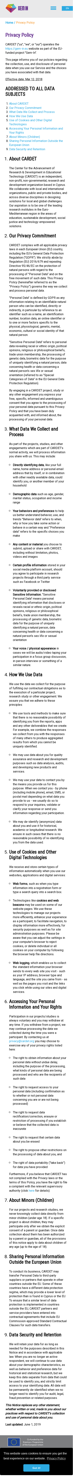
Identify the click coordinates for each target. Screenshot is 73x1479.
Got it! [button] (36, 1467)
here (32, 1190)
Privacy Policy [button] (56, 1458)
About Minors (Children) (24, 137)
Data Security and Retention (27, 149)
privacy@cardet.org (21, 1041)
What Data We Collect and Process (32, 112)
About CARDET (19, 103)
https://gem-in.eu (16, 48)
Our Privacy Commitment (25, 108)
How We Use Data (21, 116)
